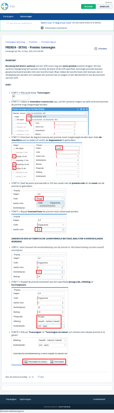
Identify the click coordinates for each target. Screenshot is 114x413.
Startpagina (8, 16)
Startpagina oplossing (15, 42)
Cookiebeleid (99, 399)
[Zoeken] (7, 23)
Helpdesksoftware (51, 407)
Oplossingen (26, 16)
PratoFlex (33, 42)
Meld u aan (46, 22)
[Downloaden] (51, 209)
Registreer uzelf (63, 22)
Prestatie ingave (48, 42)
